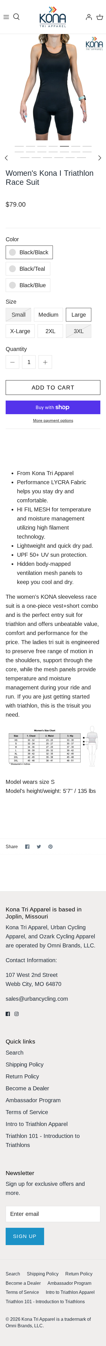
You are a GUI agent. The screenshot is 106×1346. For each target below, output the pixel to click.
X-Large (20, 331)
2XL (50, 331)
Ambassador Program (33, 1100)
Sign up (25, 1236)
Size (11, 302)
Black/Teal (32, 269)
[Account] (87, 17)
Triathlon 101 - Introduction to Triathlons (45, 1301)
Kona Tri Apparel (38, 1319)
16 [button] (36, 157)
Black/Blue (33, 285)
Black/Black (34, 252)
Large (79, 315)
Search (14, 1052)
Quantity (16, 349)
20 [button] (81, 157)
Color (12, 239)
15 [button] (25, 157)
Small (18, 315)
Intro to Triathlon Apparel (37, 1124)
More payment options (53, 420)
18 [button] (58, 157)
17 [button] (47, 157)
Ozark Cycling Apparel (67, 936)
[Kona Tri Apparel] (53, 17)
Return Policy (22, 1076)
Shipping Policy (25, 1064)
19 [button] (70, 157)
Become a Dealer (27, 1088)
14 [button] (87, 151)
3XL (79, 331)
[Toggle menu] (6, 17)
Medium (48, 315)
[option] (53, 87)
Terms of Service (27, 1112)
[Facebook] (8, 1014)
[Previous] (6, 158)
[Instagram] (16, 1014)
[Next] (100, 158)
